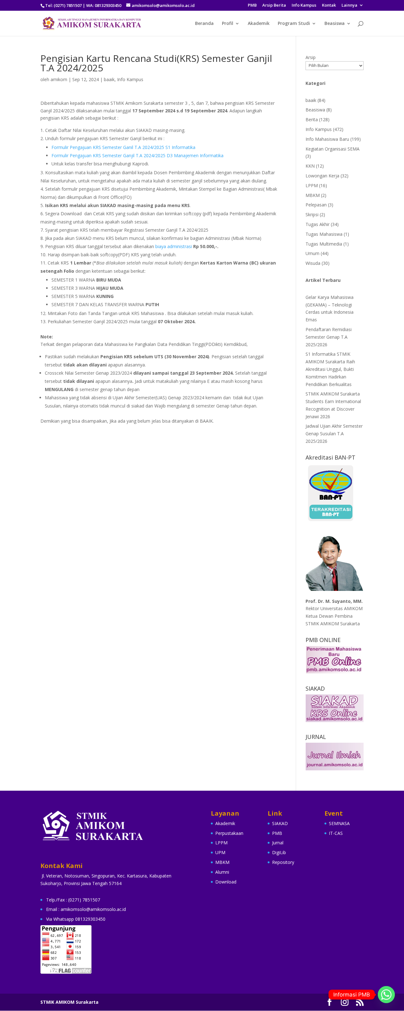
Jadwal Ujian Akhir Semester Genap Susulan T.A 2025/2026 (334, 433)
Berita (312, 119)
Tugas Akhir (318, 224)
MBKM (313, 195)
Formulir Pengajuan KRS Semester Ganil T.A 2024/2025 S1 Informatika (123, 147)
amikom (58, 79)
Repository (283, 862)
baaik (109, 79)
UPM (220, 852)
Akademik (259, 23)
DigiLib (279, 852)
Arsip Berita (274, 5)
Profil (227, 23)
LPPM (312, 185)
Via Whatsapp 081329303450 (75, 919)
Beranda (204, 23)
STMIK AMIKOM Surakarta (69, 1002)
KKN (310, 166)
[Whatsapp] (386, 994)
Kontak (329, 5)
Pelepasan (316, 205)
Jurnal (277, 843)
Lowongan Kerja (322, 176)
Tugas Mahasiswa (324, 234)
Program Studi (294, 23)
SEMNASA (339, 823)
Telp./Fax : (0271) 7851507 (73, 900)
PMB (252, 5)
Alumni (222, 872)
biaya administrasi (173, 246)
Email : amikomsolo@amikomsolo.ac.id (86, 909)
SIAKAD (280, 823)
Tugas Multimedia (324, 244)
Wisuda (313, 263)
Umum (312, 253)
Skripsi (312, 214)
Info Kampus (304, 5)
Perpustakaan (229, 833)
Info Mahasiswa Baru (327, 139)
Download (225, 882)
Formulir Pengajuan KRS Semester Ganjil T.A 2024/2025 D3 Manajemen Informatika (137, 155)
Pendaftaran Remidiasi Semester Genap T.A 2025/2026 (329, 337)
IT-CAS (336, 833)
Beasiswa (334, 23)
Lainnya (349, 5)
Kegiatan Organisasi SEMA (332, 149)
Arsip (311, 57)
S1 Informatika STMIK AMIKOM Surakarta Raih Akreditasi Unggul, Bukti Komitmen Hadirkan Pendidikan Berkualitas (330, 369)
